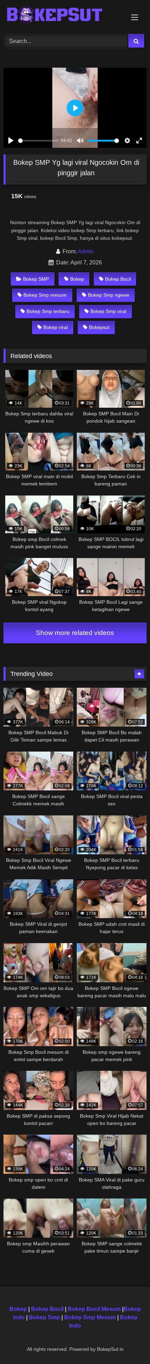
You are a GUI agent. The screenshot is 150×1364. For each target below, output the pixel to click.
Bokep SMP (36, 279)
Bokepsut (99, 327)
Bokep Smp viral (108, 311)
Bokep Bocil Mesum (93, 1309)
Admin (86, 251)
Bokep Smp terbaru (48, 311)
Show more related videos (75, 632)
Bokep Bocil (118, 279)
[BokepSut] (61, 15)
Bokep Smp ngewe (108, 295)
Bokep (77, 279)
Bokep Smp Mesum (90, 1317)
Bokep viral (55, 327)
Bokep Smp (44, 1317)
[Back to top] (128, 1343)
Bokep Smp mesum (45, 295)
